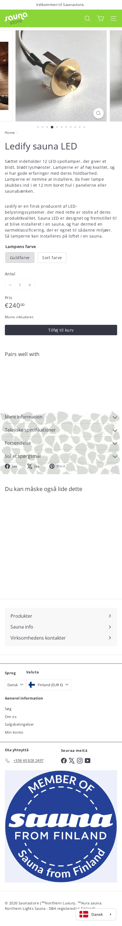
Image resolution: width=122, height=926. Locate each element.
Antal (10, 273)
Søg (8, 708)
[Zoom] (98, 113)
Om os (10, 716)
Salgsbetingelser (19, 724)
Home (10, 132)
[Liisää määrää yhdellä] (29, 285)
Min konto (14, 732)
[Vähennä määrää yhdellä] (10, 285)
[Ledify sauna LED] (61, 381)
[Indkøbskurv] (100, 18)
